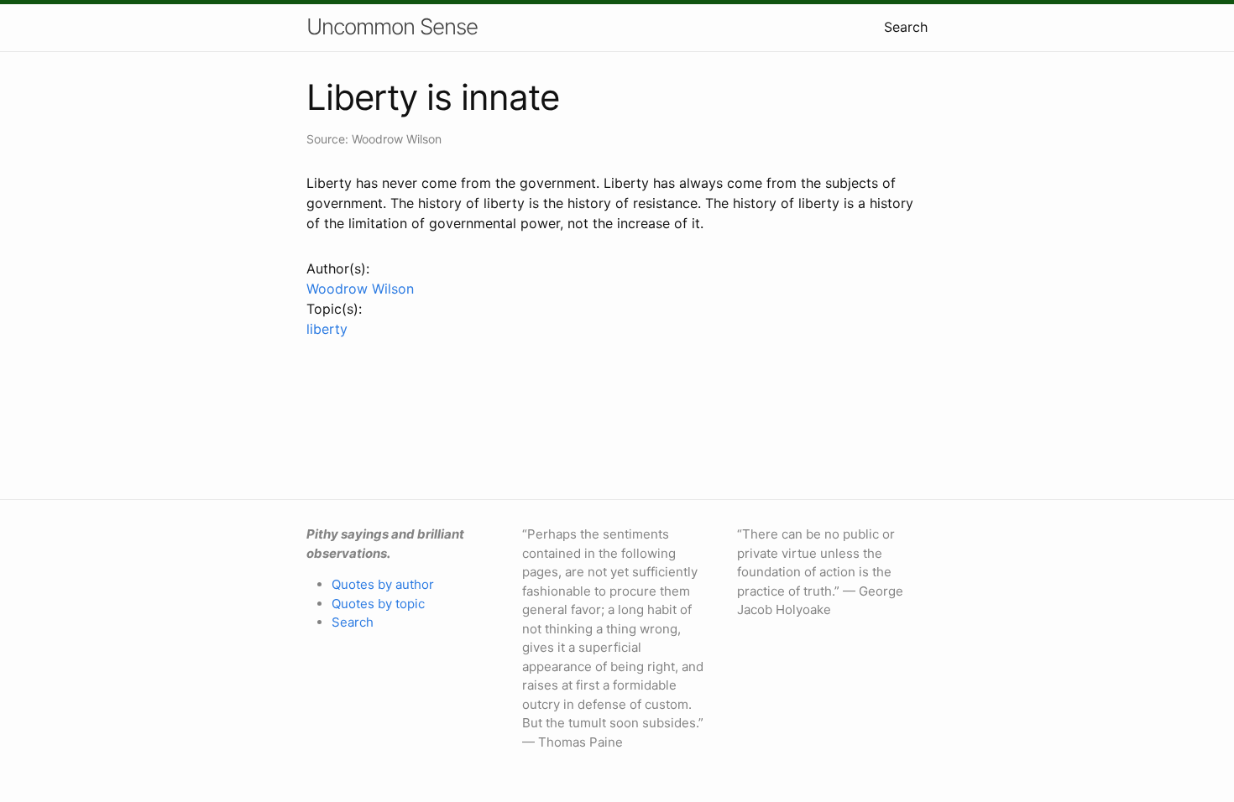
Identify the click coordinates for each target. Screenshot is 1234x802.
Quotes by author (383, 584)
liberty (327, 328)
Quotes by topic (378, 604)
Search (906, 26)
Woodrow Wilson (360, 288)
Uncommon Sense (392, 26)
